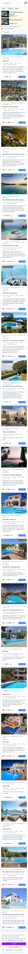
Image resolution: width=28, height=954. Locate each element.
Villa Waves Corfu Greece (9, 293)
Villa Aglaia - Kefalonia (9, 519)
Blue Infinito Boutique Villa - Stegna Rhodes (13, 200)
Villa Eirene (5, 61)
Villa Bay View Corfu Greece (10, 245)
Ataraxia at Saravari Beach (10, 106)
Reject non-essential (14, 947)
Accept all (14, 943)
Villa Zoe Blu (6, 786)
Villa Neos (5, 651)
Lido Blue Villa (6, 829)
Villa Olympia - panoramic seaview (12, 386)
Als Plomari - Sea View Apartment (12, 475)
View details (22, 77)
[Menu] (25, 3)
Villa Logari (5, 742)
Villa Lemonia (6, 694)
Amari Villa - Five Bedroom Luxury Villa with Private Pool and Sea (13, 340)
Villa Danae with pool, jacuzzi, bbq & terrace (13, 914)
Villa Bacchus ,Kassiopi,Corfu (11, 567)
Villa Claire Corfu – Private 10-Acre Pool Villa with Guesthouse (13, 154)
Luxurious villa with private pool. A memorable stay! (12, 610)
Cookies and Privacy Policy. (15, 940)
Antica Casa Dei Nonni (9, 432)
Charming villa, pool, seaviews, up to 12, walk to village (13, 872)
